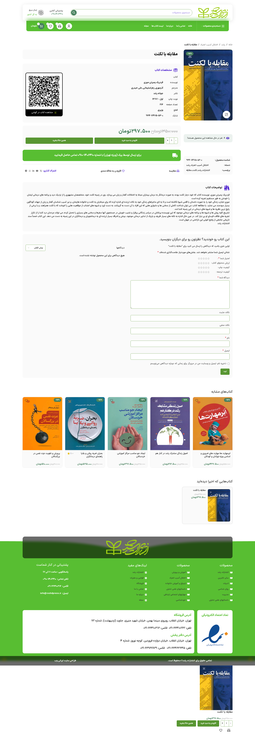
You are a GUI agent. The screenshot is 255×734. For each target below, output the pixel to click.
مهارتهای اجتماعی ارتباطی (175, 594)
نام (227, 338)
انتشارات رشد (138, 572)
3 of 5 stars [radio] (204, 258)
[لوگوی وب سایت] (213, 12)
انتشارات (206, 170)
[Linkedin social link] (33, 171)
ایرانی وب (58, 660)
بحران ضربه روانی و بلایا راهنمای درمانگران (92, 455)
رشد (223, 44)
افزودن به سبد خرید (129, 140)
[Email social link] (37, 171)
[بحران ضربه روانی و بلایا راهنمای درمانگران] (85, 423)
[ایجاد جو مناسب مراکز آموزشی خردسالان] (127, 423)
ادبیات (226, 583)
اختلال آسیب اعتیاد (209, 44)
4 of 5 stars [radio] (201, 258)
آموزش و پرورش (179, 572)
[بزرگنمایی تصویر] (226, 114)
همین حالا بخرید (59, 140)
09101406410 (57, 14)
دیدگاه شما (223, 277)
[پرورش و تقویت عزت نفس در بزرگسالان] (42, 423)
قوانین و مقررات (137, 578)
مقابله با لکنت (199, 490)
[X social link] (41, 171)
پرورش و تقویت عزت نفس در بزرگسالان (46, 455)
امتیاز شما (224, 258)
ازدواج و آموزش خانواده (175, 583)
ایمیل (226, 351)
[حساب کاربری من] (69, 26)
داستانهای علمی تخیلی (176, 589)
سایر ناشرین (223, 578)
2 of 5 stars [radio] (206, 258)
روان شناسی (223, 589)
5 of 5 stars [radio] (199, 258)
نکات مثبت (224, 312)
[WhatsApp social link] (30, 171)
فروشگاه (140, 583)
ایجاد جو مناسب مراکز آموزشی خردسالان (131, 455)
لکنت (194, 170)
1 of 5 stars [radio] (208, 258)
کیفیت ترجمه (223, 272)
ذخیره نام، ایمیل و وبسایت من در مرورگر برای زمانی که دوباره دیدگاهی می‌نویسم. (188, 363)
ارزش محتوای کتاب (221, 263)
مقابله (189, 170)
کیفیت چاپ (224, 267)
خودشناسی (181, 600)
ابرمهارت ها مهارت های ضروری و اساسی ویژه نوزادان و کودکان (215, 455)
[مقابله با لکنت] (219, 505)
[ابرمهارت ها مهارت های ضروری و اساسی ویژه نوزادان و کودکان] (213, 423)
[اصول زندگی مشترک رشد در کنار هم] (170, 423)
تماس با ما (139, 589)
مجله (141, 600)
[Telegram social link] (26, 171)
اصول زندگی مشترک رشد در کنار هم (171, 453)
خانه (231, 44)
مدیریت (225, 594)
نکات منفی (225, 325)
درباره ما (140, 594)
